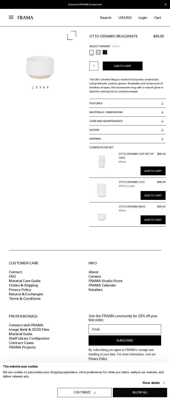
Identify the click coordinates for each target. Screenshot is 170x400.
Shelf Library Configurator (29, 338)
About (94, 272)
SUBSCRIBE (124, 340)
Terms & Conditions (25, 298)
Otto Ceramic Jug (132, 182)
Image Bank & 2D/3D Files (29, 329)
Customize (82, 392)
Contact (15, 272)
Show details (151, 383)
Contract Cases (21, 343)
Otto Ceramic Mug (132, 206)
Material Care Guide (24, 281)
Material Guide (20, 334)
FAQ (12, 276)
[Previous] (20, 59)
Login (143, 17)
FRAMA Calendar (102, 285)
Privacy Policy (98, 358)
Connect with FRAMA (26, 325)
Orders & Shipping (23, 285)
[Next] (60, 59)
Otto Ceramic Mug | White (113, 36)
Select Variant (99, 46)
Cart (157, 17)
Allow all (140, 392)
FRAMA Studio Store (105, 281)
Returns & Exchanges (26, 294)
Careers (95, 276)
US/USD (124, 17)
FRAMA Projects (22, 347)
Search (105, 17)
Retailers (95, 290)
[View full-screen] (72, 35)
